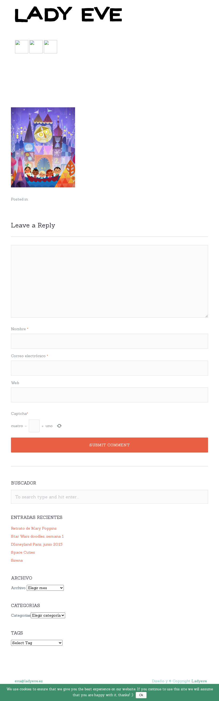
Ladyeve (199, 681)
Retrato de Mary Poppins (34, 528)
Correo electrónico (29, 355)
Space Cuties (23, 552)
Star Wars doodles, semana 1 (37, 536)
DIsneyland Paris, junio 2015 (36, 544)
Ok (141, 695)
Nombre (19, 328)
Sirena (17, 560)
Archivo (18, 587)
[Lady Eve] (109, 15)
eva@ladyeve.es (29, 681)
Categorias (21, 615)
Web (15, 382)
